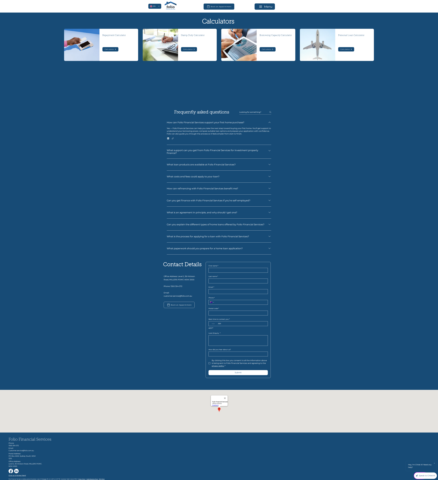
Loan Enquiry (214, 333)
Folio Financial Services (30, 440)
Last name (213, 276)
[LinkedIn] (16, 471)
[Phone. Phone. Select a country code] (212, 302)
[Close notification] (434, 463)
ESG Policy (102, 479)
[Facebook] (11, 471)
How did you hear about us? (220, 350)
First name (213, 266)
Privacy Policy (82, 479)
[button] (168, 138)
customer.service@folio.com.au (178, 296)
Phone (212, 298)
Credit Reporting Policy (92, 479)
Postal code (214, 308)
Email (211, 287)
